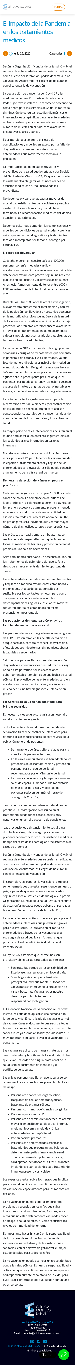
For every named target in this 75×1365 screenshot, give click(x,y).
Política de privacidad (55, 1346)
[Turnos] (63, 1354)
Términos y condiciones (39, 1350)
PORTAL (58, 7)
